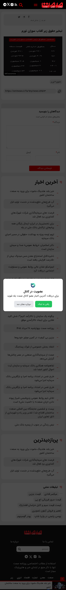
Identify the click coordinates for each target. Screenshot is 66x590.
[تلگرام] (5, 5)
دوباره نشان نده (24, 304)
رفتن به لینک (43, 304)
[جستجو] (21, 5)
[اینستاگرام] (12, 5)
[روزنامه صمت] (52, 5)
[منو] (35, 5)
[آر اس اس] (16, 5)
